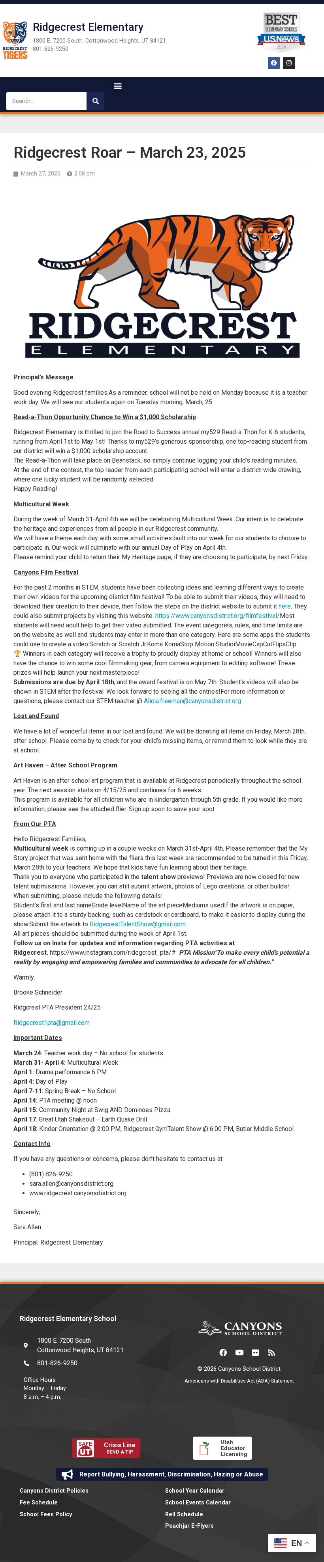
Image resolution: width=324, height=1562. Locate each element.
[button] (117, 85)
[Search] (95, 101)
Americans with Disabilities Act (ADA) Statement (239, 1381)
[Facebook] (274, 63)
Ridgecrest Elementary (88, 27)
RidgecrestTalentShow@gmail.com (138, 924)
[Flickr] (255, 1352)
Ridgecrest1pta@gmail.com (51, 1022)
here (285, 606)
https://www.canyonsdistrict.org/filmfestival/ (217, 616)
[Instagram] (289, 63)
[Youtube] (239, 1352)
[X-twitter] (206, 1352)
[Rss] (271, 1352)
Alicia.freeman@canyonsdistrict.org (192, 701)
